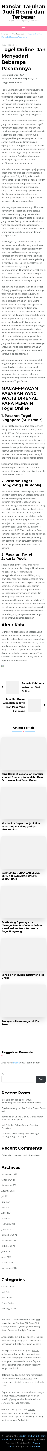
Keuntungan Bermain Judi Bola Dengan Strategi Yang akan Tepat (20, 1135)
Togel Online (7, 1303)
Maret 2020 (7, 1262)
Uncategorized (9, 45)
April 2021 (6, 1212)
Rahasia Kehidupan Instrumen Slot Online (22, 976)
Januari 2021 (7, 1229)
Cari (3, 1074)
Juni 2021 (5, 1201)
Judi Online (6, 1297)
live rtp (33, 1392)
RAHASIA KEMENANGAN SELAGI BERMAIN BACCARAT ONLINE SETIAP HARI (20, 875)
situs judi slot (19, 1336)
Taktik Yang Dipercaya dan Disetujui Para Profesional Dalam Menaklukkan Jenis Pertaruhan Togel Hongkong (21, 927)
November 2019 (9, 1268)
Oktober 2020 (8, 1246)
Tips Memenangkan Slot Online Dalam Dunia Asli (23, 1110)
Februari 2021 (8, 1223)
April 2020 (6, 1257)
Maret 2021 (7, 1218)
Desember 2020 (9, 1234)
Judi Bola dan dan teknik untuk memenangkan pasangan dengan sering (21, 1101)
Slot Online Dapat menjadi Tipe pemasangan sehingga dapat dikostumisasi (20, 826)
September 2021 (9, 1185)
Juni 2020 (5, 1251)
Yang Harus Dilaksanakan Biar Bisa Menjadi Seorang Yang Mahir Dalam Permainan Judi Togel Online (23, 777)
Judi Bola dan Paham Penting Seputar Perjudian (19, 1126)
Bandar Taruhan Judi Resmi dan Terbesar (24, 11)
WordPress (35, 1446)
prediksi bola (26, 1378)
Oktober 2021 (8, 1179)
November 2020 (9, 1240)
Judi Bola (5, 1292)
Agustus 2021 (8, 1190)
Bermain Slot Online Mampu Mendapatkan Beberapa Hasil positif (22, 1118)
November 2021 (9, 1174)
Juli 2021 (5, 1196)
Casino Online (8, 1286)
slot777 (31, 1409)
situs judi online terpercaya (20, 78)
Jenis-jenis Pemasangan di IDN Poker (20, 1023)
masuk (16, 1062)
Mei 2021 (5, 1207)
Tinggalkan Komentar (12, 82)
